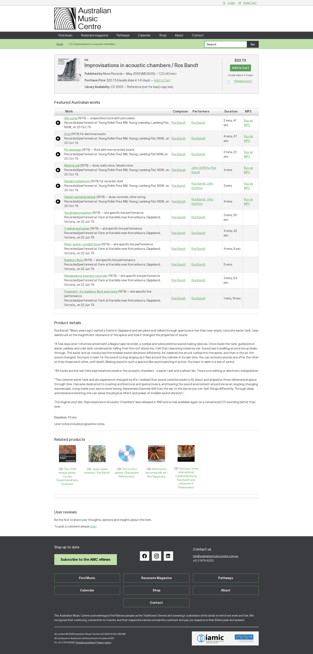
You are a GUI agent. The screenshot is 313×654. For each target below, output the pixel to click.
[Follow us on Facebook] (144, 556)
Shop (162, 35)
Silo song (70, 118)
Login (231, 2)
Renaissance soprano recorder (86, 275)
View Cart (250, 2)
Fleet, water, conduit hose (82, 244)
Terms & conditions (85, 642)
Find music (66, 35)
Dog (67, 134)
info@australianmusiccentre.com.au (215, 556)
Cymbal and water (77, 228)
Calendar (144, 35)
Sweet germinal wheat (80, 197)
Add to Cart (162, 80)
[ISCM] (244, 638)
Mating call (71, 165)
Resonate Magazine (156, 578)
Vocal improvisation (77, 212)
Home (59, 44)
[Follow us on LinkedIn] (168, 556)
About (179, 35)
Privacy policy (104, 642)
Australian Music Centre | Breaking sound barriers (82, 18)
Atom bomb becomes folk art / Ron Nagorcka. (156, 472)
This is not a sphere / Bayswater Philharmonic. (127, 472)
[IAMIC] (210, 638)
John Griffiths (200, 168)
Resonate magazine (94, 35)
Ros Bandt (179, 122)
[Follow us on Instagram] (156, 556)
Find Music (87, 578)
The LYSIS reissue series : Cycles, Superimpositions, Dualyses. (67, 476)
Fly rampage (72, 149)
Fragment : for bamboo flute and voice (91, 291)
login (93, 526)
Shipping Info (243, 81)
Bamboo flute (73, 260)
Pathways (123, 35)
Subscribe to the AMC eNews (86, 559)
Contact (198, 35)
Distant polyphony (77, 181)
